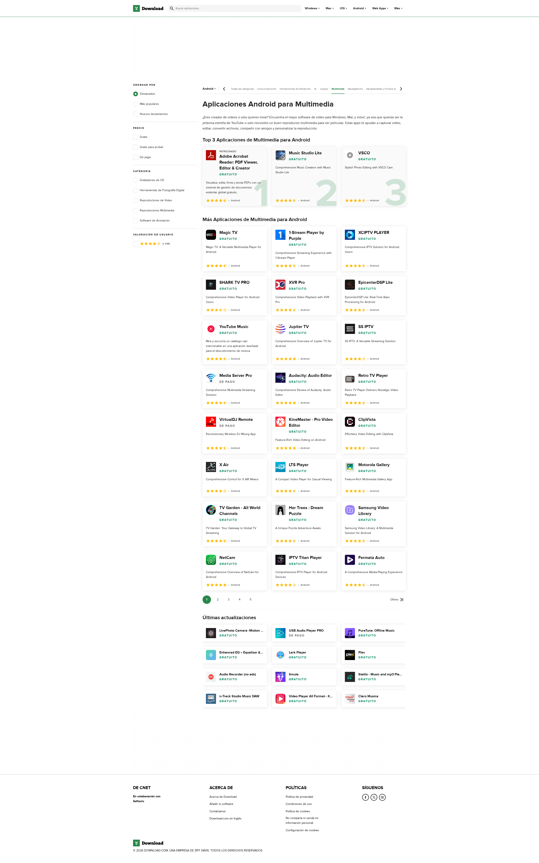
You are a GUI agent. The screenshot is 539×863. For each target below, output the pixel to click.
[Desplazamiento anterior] (224, 89)
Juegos (324, 88)
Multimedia (338, 89)
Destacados (147, 94)
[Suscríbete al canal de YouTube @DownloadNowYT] (382, 797)
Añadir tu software (221, 804)
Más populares (149, 104)
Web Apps (379, 8)
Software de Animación (155, 220)
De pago (145, 157)
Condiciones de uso (299, 804)
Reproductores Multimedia (157, 210)
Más (397, 8)
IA (315, 88)
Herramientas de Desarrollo (295, 88)
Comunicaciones (266, 88)
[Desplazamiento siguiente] (401, 89)
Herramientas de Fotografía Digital (162, 190)
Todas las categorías (242, 88)
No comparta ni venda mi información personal (302, 820)
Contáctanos (217, 811)
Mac (328, 8)
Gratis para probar (151, 147)
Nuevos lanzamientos (154, 114)
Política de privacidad (299, 797)
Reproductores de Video (156, 200)
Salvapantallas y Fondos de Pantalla (386, 88)
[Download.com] (148, 8)
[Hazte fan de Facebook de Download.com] (365, 797)
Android (358, 8)
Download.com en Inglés (225, 818)
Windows (311, 8)
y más (166, 243)
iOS (342, 8)
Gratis (143, 137)
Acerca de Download (223, 797)
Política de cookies (298, 811)
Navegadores (355, 88)
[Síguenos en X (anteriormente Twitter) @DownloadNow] (374, 797)
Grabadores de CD (152, 180)
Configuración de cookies (302, 830)
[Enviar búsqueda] (171, 8)
